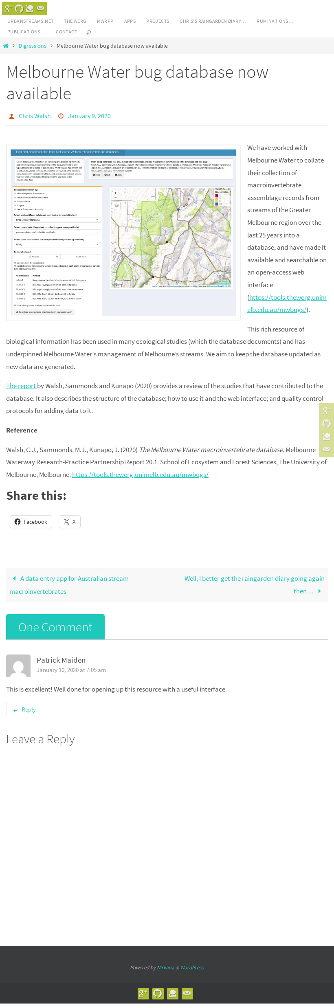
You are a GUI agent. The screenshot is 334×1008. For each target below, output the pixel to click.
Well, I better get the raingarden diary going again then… (255, 582)
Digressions (32, 45)
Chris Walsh (35, 115)
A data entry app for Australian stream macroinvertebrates (69, 583)
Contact (66, 32)
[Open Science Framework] (29, 8)
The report (21, 383)
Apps (130, 21)
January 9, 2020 (89, 115)
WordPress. (192, 965)
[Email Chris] (40, 8)
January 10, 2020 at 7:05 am (71, 667)
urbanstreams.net (30, 21)
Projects (157, 21)
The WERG (75, 21)
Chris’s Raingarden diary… (213, 21)
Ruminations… (275, 21)
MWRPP (105, 21)
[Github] (19, 8)
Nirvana (165, 965)
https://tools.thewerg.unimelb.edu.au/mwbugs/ (140, 472)
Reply (29, 707)
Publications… (26, 32)
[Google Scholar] (8, 8)
